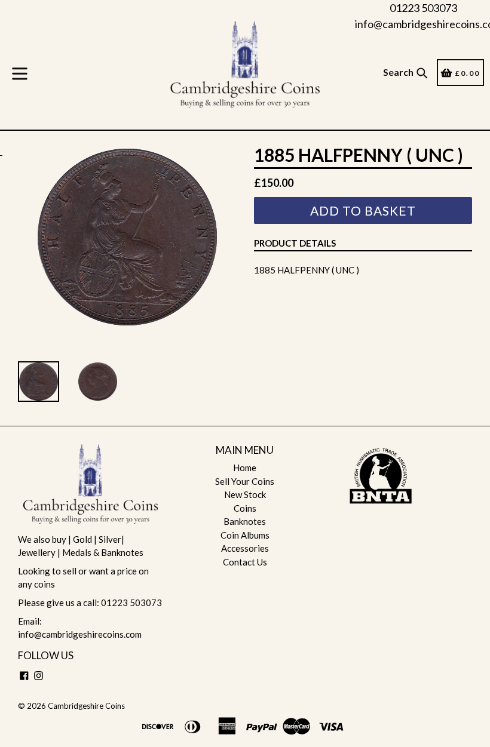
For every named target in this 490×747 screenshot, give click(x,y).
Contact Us (245, 562)
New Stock (245, 494)
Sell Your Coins (244, 481)
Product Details (295, 243)
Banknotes (244, 521)
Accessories (245, 548)
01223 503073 (423, 7)
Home (244, 467)
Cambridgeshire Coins (86, 706)
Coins (245, 508)
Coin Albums (245, 535)
